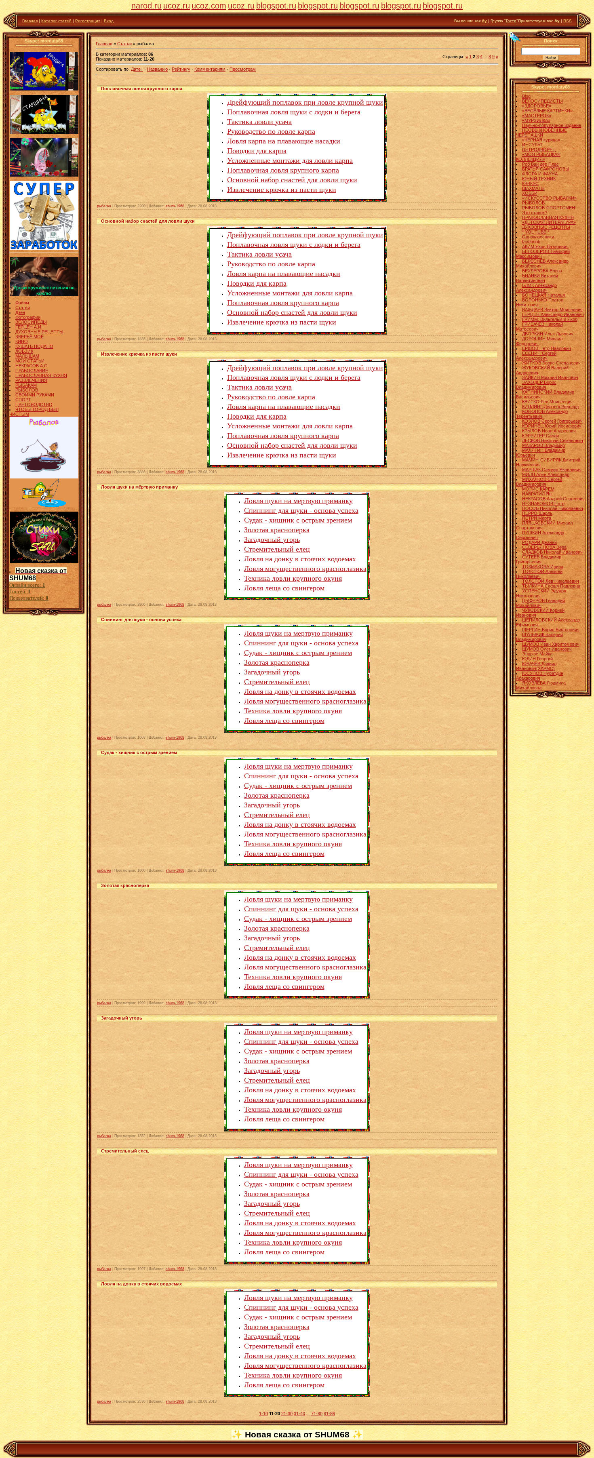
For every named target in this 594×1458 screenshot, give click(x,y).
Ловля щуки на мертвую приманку (298, 500)
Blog (526, 96)
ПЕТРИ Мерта (536, 518)
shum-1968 (175, 206)
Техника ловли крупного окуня (293, 578)
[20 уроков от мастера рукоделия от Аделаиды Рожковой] (44, 294)
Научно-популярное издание (551, 125)
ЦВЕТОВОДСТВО (34, 404)
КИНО (21, 341)
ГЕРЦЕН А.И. (28, 326)
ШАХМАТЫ (533, 188)
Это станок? (534, 212)
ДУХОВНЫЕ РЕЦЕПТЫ (39, 331)
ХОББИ (529, 193)
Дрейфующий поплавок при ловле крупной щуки (305, 102)
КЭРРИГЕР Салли (540, 435)
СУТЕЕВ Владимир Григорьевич (538, 559)
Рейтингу (181, 69)
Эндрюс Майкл (537, 653)
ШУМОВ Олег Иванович (547, 649)
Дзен (20, 312)
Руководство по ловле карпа (271, 131)
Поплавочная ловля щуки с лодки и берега (293, 111)
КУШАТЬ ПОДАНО (34, 346)
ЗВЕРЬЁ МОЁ (29, 336)
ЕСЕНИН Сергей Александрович (536, 355)
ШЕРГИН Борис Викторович (550, 629)
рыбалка (104, 206)
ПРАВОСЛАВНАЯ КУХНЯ (41, 375)
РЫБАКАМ (26, 385)
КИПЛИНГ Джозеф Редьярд (550, 406)
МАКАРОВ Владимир (543, 445)
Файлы (22, 302)
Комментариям (209, 69)
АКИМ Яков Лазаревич (545, 246)
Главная (30, 21)
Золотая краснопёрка (125, 885)
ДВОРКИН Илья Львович (547, 333)
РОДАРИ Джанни (539, 542)
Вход (109, 21)
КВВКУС (530, 183)
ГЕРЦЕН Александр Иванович (553, 314)
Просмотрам (243, 69)
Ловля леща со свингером (284, 587)
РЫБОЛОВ (26, 390)
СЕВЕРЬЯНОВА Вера (544, 547)
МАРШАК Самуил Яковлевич (551, 469)
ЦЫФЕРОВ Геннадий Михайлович (540, 603)
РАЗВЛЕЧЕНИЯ (31, 380)
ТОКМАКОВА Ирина (542, 566)
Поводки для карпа (256, 150)
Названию (157, 69)
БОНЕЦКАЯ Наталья (543, 295)
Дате (136, 69)
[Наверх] (515, 36)
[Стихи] (44, 561)
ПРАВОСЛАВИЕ (31, 370)
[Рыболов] (44, 476)
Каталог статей (56, 21)
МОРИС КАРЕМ (538, 489)
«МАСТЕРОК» (536, 115)
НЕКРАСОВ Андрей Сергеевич (553, 498)
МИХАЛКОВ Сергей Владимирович (539, 482)
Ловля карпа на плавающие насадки (283, 140)
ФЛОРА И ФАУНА (540, 173)
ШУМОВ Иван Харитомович (550, 644)
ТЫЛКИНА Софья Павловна (551, 586)
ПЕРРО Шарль (537, 513)
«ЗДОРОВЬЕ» (536, 105)
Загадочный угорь (272, 539)
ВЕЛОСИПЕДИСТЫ (542, 101)
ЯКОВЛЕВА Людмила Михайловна (541, 685)
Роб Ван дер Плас (540, 164)
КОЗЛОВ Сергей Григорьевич (552, 421)
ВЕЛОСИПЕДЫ (31, 322)
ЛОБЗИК (24, 351)
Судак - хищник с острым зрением (298, 520)
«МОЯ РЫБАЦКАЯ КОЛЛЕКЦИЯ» (538, 157)
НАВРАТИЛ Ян (537, 493)
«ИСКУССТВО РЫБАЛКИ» (549, 198)
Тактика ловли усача (259, 121)
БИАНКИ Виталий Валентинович (537, 278)
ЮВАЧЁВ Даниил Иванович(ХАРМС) (536, 666)
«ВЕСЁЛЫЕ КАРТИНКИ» (547, 110)
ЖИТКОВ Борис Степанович (551, 362)
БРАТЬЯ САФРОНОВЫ (545, 168)
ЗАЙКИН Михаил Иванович (550, 377)
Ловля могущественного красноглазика (305, 568)
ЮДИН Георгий (537, 658)
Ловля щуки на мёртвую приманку (139, 487)
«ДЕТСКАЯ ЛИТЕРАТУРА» (549, 222)
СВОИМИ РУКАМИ (34, 394)
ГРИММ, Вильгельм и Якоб (549, 319)
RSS (567, 21)
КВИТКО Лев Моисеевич (547, 401)
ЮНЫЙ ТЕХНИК (539, 178)
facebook (531, 241)
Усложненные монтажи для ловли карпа (290, 160)
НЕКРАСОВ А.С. (31, 365)
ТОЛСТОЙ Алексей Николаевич (539, 574)
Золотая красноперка (277, 529)
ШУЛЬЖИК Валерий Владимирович (539, 637)
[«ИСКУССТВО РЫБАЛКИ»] (44, 505)
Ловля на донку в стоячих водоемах (300, 558)
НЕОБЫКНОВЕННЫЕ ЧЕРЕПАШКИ (541, 132)
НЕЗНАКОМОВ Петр (543, 503)
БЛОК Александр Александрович (536, 288)
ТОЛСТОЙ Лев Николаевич (550, 581)
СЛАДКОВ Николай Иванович (552, 552)
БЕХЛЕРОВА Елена (542, 270)
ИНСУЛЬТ (532, 144)
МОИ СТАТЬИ (29, 360)
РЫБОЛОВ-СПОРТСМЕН (548, 207)
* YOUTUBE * (535, 232)
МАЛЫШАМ (27, 356)
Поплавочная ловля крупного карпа (141, 88)
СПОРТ (23, 399)
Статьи (22, 307)
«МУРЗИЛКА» (536, 120)
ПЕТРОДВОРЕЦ (539, 149)
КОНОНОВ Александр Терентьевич (542, 414)
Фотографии (27, 317)
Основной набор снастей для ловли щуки (292, 179)
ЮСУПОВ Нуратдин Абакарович (539, 676)
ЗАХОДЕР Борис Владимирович (536, 385)
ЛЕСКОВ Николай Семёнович (552, 440)
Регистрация (87, 21)
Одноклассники (538, 236)
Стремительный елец (277, 549)
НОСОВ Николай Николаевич (552, 508)
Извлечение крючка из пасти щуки (281, 189)
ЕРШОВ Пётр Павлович (546, 348)
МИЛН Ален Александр (545, 474)
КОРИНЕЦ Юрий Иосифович (551, 425)
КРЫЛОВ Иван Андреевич (549, 430)
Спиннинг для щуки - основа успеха (301, 510)
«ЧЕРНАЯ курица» (541, 139)
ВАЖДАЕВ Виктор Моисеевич (552, 309)
